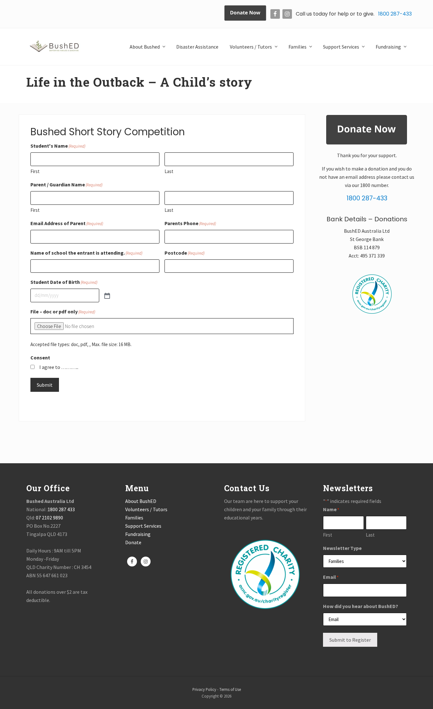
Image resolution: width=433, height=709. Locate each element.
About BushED (140, 501)
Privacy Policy (204, 689)
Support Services (143, 526)
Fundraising (138, 534)
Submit (45, 385)
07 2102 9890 (49, 517)
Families (134, 517)
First (35, 171)
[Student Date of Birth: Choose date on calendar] (106, 295)
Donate (133, 542)
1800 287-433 (394, 13)
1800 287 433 (61, 509)
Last (169, 171)
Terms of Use (230, 689)
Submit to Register (350, 640)
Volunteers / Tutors (146, 509)
